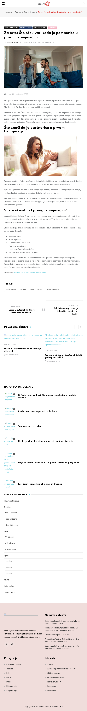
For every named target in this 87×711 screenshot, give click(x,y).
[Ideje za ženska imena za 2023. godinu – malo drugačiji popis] (9, 463)
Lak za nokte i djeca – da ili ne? (57, 635)
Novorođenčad (10, 549)
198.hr (54, 706)
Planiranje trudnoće (11, 501)
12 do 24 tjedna (11, 519)
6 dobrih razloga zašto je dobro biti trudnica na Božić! (66, 311)
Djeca (6, 556)
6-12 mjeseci (10, 543)
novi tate (23, 289)
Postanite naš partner (55, 677)
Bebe (6, 531)
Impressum (51, 686)
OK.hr (61, 706)
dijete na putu (11, 289)
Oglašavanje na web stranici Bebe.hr (61, 669)
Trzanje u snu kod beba (29, 426)
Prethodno (15, 307)
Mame (6, 580)
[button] (77, 327)
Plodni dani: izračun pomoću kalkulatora (38, 412)
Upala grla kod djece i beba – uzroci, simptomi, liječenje (45, 441)
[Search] (84, 3)
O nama (50, 664)
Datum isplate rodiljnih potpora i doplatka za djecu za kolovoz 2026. (62, 622)
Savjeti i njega (10, 344)
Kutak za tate (9, 586)
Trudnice (18, 12)
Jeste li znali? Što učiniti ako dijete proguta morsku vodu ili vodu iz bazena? (62, 647)
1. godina (8, 561)
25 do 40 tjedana (11, 525)
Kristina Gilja (12, 42)
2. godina (8, 567)
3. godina (8, 574)
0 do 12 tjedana (29, 12)
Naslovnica (8, 12)
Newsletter (51, 690)
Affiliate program (53, 673)
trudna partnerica (53, 289)
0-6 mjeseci (9, 537)
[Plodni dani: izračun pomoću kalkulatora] (9, 411)
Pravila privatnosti (54, 682)
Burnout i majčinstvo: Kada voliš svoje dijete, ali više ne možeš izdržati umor (63, 640)
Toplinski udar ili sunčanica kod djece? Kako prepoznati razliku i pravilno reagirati (62, 629)
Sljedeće (72, 305)
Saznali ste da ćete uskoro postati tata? (30, 273)
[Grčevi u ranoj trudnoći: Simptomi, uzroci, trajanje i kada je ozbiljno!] (9, 396)
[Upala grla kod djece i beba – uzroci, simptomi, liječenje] (9, 441)
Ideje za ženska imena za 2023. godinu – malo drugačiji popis (48, 463)
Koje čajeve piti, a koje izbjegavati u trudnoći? (41, 484)
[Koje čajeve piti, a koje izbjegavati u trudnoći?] (9, 484)
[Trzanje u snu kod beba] (9, 426)
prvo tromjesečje (36, 289)
